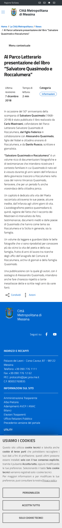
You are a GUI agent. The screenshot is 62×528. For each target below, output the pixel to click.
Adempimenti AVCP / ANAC (19, 406)
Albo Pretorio (11, 402)
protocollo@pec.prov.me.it (24, 377)
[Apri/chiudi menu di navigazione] (3, 12)
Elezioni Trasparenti (15, 414)
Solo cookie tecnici (31, 518)
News (38, 26)
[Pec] (54, 2)
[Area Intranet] (49, 2)
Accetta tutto (31, 505)
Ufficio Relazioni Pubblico (18, 419)
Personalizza (31, 493)
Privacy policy (49, 480)
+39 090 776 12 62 (20, 373)
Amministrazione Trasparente (20, 398)
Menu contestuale (19, 45)
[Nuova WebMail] (40, 2)
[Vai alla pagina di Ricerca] (56, 12)
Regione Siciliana (11, 2)
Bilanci (7, 410)
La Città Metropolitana (21, 26)
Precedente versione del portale (22, 423)
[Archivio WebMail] (44, 2)
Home (4, 26)
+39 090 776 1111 (26, 369)
